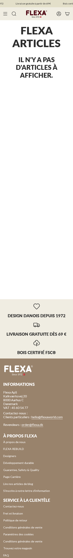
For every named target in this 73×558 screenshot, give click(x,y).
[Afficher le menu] (5, 13)
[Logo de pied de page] (18, 370)
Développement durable (18, 463)
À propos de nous (14, 442)
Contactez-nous (13, 506)
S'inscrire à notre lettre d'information (26, 490)
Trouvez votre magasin (17, 548)
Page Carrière (12, 476)
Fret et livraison (13, 513)
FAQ (6, 555)
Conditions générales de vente (22, 527)
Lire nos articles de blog (18, 484)
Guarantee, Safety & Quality (21, 470)
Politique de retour (15, 520)
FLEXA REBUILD (13, 449)
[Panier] (67, 13)
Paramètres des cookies (18, 534)
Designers (9, 456)
